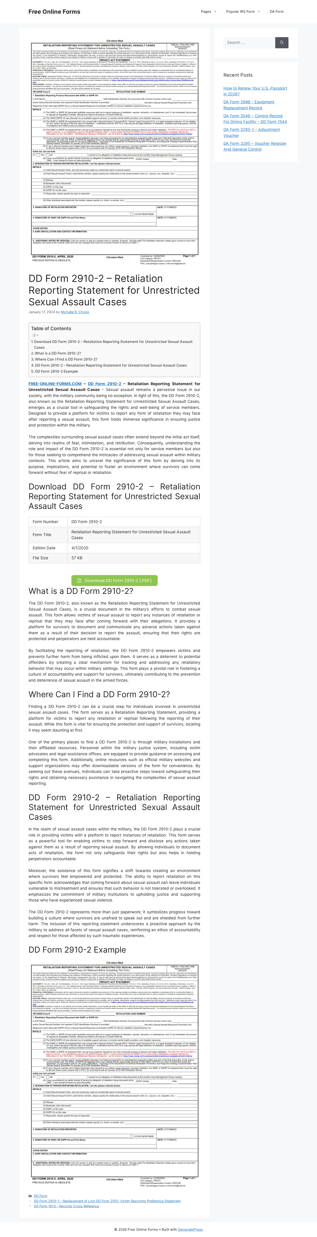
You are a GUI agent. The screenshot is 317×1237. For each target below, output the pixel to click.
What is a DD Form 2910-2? (58, 353)
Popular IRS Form (240, 11)
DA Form (277, 11)
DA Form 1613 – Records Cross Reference (66, 1206)
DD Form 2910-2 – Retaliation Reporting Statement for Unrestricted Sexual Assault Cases (111, 365)
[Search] (281, 42)
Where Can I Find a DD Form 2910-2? (66, 359)
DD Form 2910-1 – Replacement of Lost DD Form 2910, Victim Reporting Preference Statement (107, 1201)
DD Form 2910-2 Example (56, 371)
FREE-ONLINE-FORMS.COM (55, 383)
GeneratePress (190, 1229)
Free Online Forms (54, 11)
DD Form (40, 1196)
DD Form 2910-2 (105, 383)
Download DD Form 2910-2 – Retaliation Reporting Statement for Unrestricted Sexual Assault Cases (113, 344)
